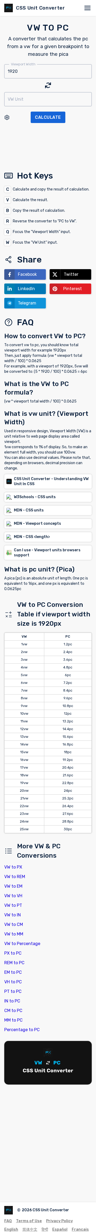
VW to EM (13, 886)
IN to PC (12, 1001)
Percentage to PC (22, 1029)
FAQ (8, 1221)
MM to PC (13, 1020)
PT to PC (13, 991)
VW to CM (13, 924)
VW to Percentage (22, 943)
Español (59, 1229)
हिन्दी (45, 1229)
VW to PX (13, 867)
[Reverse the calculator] (48, 85)
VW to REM (14, 876)
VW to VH (13, 895)
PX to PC (13, 953)
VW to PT (13, 905)
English (11, 1229)
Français (80, 1229)
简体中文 (29, 1229)
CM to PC (13, 1010)
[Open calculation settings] (7, 117)
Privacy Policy (59, 1221)
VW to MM (13, 934)
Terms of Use (29, 1221)
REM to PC (14, 962)
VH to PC (13, 981)
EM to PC (13, 972)
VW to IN (12, 914)
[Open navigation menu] (87, 8)
